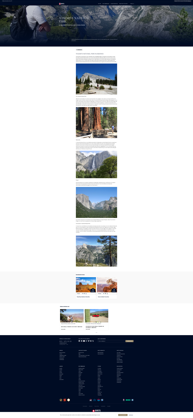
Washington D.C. (100, 386)
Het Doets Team (81, 352)
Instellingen (131, 414)
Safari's (118, 376)
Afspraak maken (62, 356)
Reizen (99, 3)
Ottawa (99, 390)
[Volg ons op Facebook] (81, 341)
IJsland (61, 371)
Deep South (80, 385)
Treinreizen (118, 371)
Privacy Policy (96, 406)
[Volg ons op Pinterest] (90, 341)
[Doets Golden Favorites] (107, 284)
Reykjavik (99, 379)
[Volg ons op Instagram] (86, 341)
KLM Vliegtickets (119, 359)
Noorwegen (80, 372)
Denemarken (62, 379)
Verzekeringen (62, 359)
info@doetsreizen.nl (63, 343)
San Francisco (100, 372)
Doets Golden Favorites (103, 296)
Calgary (99, 378)
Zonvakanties (119, 378)
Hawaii (80, 389)
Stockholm (99, 385)
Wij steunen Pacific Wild (121, 353)
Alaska (80, 390)
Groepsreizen (119, 382)
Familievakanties (119, 379)
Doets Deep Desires (120, 372)
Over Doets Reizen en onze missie (84, 355)
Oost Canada (81, 393)
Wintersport (119, 375)
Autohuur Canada (120, 362)
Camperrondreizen (120, 368)
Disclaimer (90, 406)
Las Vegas (99, 368)
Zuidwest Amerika (81, 368)
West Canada (81, 369)
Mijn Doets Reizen (123, 3)
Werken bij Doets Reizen (82, 356)
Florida (80, 379)
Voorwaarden (62, 358)
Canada (61, 369)
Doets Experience (100, 353)
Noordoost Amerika (82, 386)
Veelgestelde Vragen (63, 355)
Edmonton (99, 389)
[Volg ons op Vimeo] (88, 341)
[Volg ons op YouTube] (84, 341)
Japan (61, 376)
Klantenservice (114, 3)
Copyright (108, 406)
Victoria (99, 376)
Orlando (99, 382)
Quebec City (100, 392)
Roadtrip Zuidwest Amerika (83, 296)
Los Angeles (100, 371)
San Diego (99, 393)
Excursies (118, 358)
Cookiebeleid (103, 406)
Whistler (99, 375)
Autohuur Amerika (120, 360)
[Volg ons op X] (93, 341)
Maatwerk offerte (119, 356)
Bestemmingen (106, 3)
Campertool (119, 355)
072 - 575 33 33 (66, 341)
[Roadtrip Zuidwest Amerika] (86, 284)
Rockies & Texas (81, 382)
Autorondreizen (119, 369)
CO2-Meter (119, 352)
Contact (61, 353)
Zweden (61, 372)
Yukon (80, 392)
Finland (61, 375)
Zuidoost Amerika (81, 383)
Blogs (79, 353)
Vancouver (99, 369)
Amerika (61, 368)
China (60, 378)
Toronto (99, 383)
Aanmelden (129, 341)
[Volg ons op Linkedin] (79, 341)
